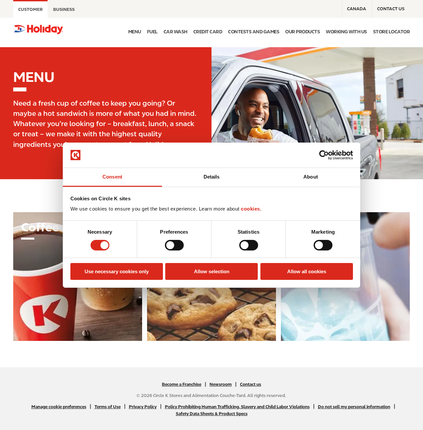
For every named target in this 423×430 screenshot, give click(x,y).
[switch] (174, 245)
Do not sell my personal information (354, 406)
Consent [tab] (112, 177)
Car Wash (175, 31)
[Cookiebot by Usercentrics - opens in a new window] (324, 155)
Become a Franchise (181, 384)
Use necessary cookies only (117, 271)
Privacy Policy (143, 406)
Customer (30, 9)
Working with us (346, 31)
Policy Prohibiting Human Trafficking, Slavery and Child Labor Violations (237, 406)
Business (64, 9)
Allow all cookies (306, 271)
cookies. (251, 209)
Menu (134, 31)
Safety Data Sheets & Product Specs (212, 413)
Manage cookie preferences (58, 406)
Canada (356, 8)
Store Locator (391, 31)
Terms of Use (108, 406)
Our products (302, 31)
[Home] (38, 29)
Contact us (390, 8)
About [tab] (310, 177)
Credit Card (207, 31)
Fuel (152, 31)
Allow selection (211, 271)
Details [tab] (212, 177)
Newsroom (221, 384)
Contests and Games (253, 31)
